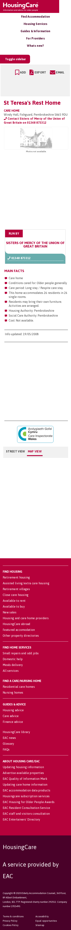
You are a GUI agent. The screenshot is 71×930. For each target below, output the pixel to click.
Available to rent (14, 600)
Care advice (11, 716)
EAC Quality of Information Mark (25, 778)
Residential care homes (19, 686)
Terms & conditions (13, 916)
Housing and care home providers (26, 618)
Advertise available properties (23, 773)
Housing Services (35, 23)
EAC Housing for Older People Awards (28, 802)
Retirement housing (16, 577)
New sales (9, 612)
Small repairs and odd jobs (21, 653)
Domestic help (13, 659)
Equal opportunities (46, 920)
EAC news (9, 737)
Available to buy (14, 606)
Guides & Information (35, 31)
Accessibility (42, 916)
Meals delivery (13, 664)
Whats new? (35, 45)
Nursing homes (13, 692)
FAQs (6, 749)
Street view (15, 451)
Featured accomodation (19, 629)
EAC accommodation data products (26, 790)
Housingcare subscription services (26, 796)
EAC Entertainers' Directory (21, 819)
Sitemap (40, 925)
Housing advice (13, 710)
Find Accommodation (35, 16)
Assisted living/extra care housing (26, 583)
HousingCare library (16, 732)
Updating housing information (23, 767)
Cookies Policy (10, 925)
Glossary (8, 743)
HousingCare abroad (16, 624)
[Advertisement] (35, 191)
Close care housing (16, 594)
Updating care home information (25, 784)
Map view (35, 451)
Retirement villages (16, 589)
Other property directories (21, 635)
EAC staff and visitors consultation (26, 813)
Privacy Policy (10, 920)
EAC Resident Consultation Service (26, 807)
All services (11, 670)
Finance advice (13, 721)
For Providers (35, 38)
